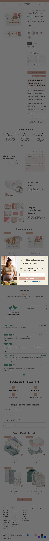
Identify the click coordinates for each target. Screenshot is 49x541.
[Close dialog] (46, 257)
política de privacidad (36, 281)
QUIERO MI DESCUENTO (32, 278)
